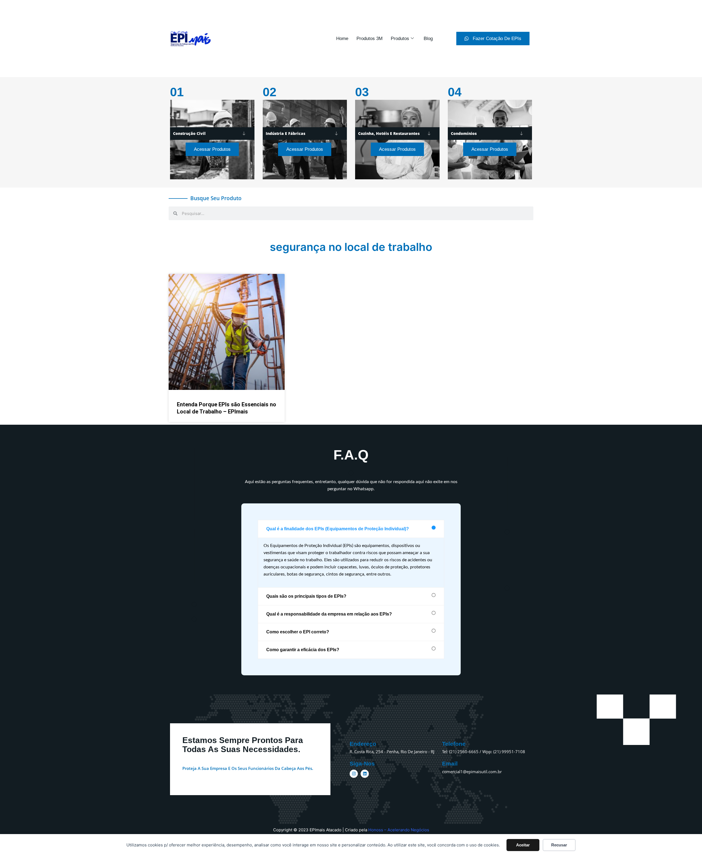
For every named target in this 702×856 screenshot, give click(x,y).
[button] (351, 529)
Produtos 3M (369, 38)
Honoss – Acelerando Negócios (398, 829)
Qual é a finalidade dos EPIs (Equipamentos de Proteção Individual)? (337, 528)
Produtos (400, 38)
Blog (428, 38)
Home (342, 38)
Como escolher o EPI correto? (297, 632)
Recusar (559, 845)
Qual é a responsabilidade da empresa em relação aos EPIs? (329, 614)
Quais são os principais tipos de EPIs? (306, 596)
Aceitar (523, 845)
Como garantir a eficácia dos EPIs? (302, 649)
